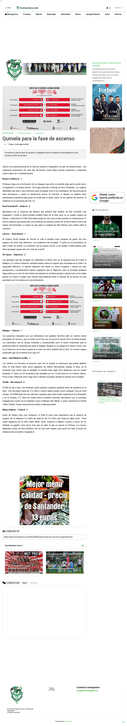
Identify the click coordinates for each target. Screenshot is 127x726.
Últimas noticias (24, 133)
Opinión (39, 14)
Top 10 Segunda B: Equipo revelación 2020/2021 (19, 567)
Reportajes (51, 14)
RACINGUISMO (8, 133)
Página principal (52, 689)
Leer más (96, 240)
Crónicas (27, 14)
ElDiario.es (102, 381)
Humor (78, 14)
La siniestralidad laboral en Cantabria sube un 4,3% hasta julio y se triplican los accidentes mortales (110, 400)
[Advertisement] (62, 37)
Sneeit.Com (68, 721)
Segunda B (39, 133)
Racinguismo (12, 14)
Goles (107, 14)
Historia (118, 14)
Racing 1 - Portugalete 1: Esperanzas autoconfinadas (61, 567)
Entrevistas (65, 14)
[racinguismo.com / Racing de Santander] (27, 9)
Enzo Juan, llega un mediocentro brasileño (105, 322)
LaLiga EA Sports (93, 14)
